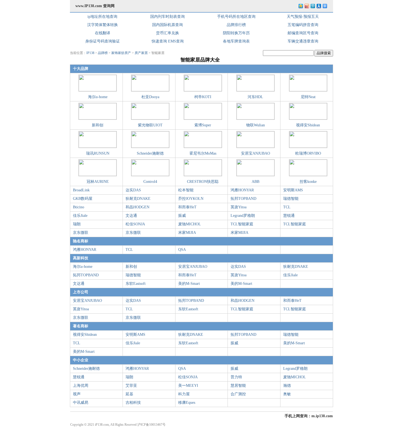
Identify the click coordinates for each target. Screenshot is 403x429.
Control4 (150, 182)
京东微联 (80, 233)
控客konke (308, 182)
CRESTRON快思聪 (202, 182)
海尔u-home (97, 97)
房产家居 (141, 53)
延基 (129, 394)
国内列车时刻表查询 (167, 17)
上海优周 (80, 385)
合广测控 (238, 394)
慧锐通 (289, 216)
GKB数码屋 (82, 199)
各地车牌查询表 (236, 41)
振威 (182, 216)
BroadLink (81, 190)
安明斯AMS (293, 190)
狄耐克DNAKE (138, 199)
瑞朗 (77, 224)
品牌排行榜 (236, 25)
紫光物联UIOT (150, 125)
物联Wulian (255, 125)
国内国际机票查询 (167, 25)
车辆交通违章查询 (303, 41)
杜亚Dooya (150, 97)
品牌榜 (103, 53)
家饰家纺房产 (121, 53)
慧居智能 (238, 385)
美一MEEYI (188, 385)
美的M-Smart (189, 284)
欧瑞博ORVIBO (308, 153)
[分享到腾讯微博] (313, 5)
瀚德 (287, 385)
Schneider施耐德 (150, 153)
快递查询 (159, 41)
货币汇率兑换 (167, 33)
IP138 (90, 53)
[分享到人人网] (319, 5)
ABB (255, 182)
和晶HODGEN (137, 207)
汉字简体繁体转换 (102, 25)
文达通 (131, 216)
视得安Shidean (308, 125)
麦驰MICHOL (189, 224)
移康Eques (186, 402)
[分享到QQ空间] (300, 5)
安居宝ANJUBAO (255, 153)
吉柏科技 (133, 402)
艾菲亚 (131, 385)
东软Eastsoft (136, 284)
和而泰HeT (187, 207)
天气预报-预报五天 (303, 17)
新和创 (97, 125)
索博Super (202, 125)
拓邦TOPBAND (243, 199)
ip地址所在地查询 (102, 17)
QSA (182, 250)
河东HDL (255, 97)
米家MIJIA (187, 233)
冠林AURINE (98, 182)
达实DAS (133, 190)
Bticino (78, 207)
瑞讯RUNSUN (97, 153)
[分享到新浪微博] (306, 5)
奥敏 (287, 394)
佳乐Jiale (80, 216)
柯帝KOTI (202, 97)
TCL (287, 207)
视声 (77, 394)
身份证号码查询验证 (102, 41)
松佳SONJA (135, 224)
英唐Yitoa (238, 207)
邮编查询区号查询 (303, 33)
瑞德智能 (291, 199)
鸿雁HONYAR (242, 190)
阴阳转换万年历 (236, 33)
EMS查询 (176, 41)
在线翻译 (102, 33)
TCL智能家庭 (242, 224)
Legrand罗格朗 (243, 216)
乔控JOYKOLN (190, 199)
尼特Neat (308, 97)
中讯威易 (80, 402)
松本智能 (186, 190)
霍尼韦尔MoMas (202, 153)
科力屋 (184, 394)
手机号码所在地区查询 (236, 17)
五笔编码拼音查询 (303, 25)
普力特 (236, 377)
